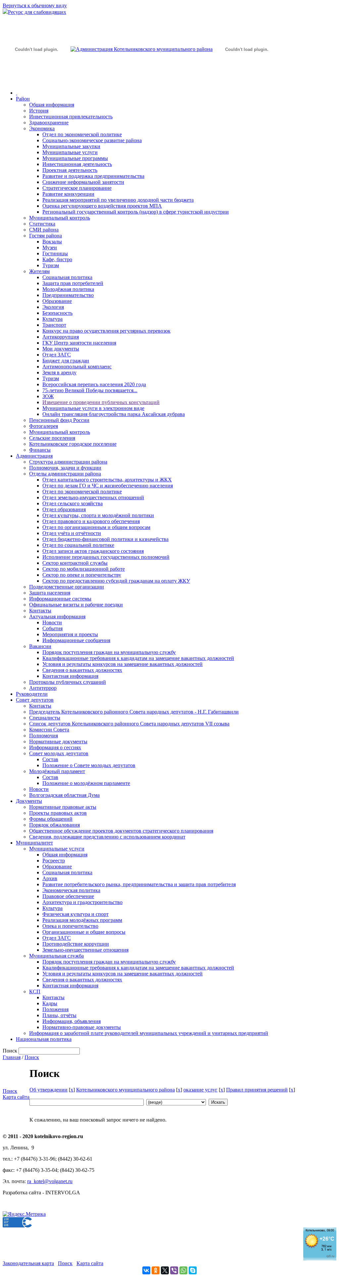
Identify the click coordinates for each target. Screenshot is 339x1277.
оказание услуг (200, 1089)
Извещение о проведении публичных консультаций (101, 402)
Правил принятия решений (257, 1089)
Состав (50, 759)
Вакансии (40, 646)
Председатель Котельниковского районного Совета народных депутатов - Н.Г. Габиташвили (134, 712)
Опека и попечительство (70, 926)
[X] (165, 1270)
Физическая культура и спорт (75, 914)
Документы (29, 801)
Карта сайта (16, 1097)
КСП (34, 991)
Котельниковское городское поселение (73, 444)
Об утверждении (48, 1089)
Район (23, 99)
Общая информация (51, 104)
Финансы (40, 450)
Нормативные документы (58, 741)
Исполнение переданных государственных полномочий (106, 557)
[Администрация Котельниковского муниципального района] (36, 80)
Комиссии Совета (49, 729)
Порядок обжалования (54, 825)
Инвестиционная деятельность (77, 164)
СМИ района (44, 229)
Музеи (49, 247)
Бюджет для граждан (65, 360)
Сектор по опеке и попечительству (81, 575)
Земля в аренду (59, 372)
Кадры (49, 1003)
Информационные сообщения (76, 640)
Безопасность (57, 313)
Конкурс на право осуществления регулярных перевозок (106, 331)
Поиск (31, 1057)
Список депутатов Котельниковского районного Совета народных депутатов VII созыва (129, 723)
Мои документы (60, 348)
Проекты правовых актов (58, 813)
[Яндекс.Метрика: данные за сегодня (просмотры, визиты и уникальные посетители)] (24, 1214)
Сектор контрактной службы (75, 563)
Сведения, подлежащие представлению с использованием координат (107, 837)
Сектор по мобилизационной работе (83, 569)
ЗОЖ (48, 396)
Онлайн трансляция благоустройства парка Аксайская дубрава (113, 414)
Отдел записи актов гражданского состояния (93, 551)
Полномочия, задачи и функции (65, 468)
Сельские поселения (52, 438)
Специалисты (44, 718)
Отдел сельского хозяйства (72, 503)
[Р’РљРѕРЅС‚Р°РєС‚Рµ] (146, 1270)
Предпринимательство (68, 295)
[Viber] (174, 1270)
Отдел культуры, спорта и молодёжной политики (98, 515)
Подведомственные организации (66, 587)
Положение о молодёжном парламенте (86, 783)
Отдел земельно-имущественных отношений (93, 497)
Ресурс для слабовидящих (37, 12)
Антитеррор (43, 688)
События (52, 628)
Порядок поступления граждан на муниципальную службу (109, 652)
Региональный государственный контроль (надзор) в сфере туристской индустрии (135, 212)
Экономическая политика (71, 890)
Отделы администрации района (65, 473)
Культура (52, 319)
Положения (55, 1009)
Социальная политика (67, 277)
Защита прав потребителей (72, 283)
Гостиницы (55, 253)
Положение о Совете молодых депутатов (88, 765)
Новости (52, 622)
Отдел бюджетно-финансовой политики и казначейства (105, 539)
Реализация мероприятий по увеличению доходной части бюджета (118, 200)
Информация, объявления (71, 1021)
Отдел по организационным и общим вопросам (96, 527)
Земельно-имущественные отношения (85, 950)
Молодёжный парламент (57, 771)
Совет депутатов (35, 700)
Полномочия (43, 735)
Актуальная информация (57, 616)
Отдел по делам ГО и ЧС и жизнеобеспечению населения (107, 485)
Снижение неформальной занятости (83, 182)
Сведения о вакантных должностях (82, 670)
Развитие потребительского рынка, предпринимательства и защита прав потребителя (139, 884)
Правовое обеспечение (68, 896)
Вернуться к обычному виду (35, 5)
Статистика (42, 224)
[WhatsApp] (183, 1270)
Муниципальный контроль (59, 218)
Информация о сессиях (55, 747)
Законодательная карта (28, 1263)
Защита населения (49, 593)
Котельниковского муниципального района (125, 1089)
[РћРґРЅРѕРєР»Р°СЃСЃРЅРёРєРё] (156, 1270)
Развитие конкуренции (68, 194)
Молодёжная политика (68, 289)
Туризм (50, 265)
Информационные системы (60, 598)
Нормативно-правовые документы (81, 1027)
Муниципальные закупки (71, 146)
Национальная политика (44, 1039)
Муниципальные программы (75, 158)
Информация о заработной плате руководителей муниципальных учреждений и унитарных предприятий (148, 1033)
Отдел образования (64, 509)
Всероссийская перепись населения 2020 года (94, 384)
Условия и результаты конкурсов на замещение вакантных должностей (122, 664)
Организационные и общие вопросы (83, 932)
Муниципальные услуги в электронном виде (93, 408)
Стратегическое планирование (77, 188)
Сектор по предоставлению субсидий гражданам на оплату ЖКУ (116, 581)
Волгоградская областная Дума (64, 795)
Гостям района (45, 235)
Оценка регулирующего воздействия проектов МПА (102, 206)
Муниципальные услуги (70, 152)
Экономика (42, 128)
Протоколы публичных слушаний (67, 682)
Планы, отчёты (59, 1015)
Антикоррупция (60, 337)
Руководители (32, 694)
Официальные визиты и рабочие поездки (76, 604)
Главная (12, 1057)
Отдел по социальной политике (78, 545)
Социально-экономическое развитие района (92, 140)
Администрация (34, 456)
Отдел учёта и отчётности (71, 533)
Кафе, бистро (57, 259)
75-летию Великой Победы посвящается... (89, 390)
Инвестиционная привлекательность (71, 116)
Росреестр (53, 860)
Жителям (39, 271)
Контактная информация (70, 676)
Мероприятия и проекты (70, 634)
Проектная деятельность (69, 170)
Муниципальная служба (56, 956)
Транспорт (54, 325)
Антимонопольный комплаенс (77, 366)
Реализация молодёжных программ (82, 920)
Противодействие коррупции (75, 944)
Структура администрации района (68, 462)
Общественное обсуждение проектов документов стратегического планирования (121, 831)
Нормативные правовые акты (62, 807)
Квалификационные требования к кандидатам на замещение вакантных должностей (138, 658)
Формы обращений (51, 819)
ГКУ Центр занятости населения (79, 343)
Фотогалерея (43, 426)
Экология (53, 307)
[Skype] (193, 1270)
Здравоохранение (49, 122)
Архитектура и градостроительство (82, 902)
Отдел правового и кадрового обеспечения (91, 521)
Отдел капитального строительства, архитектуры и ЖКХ (107, 479)
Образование (57, 301)
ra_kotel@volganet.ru (50, 1181)
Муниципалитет (34, 842)
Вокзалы (52, 241)
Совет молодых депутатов (58, 753)
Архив (49, 878)
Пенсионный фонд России (59, 420)
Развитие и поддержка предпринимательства (93, 176)
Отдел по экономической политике (82, 134)
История (38, 110)
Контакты (40, 610)
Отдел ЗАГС (56, 354)
